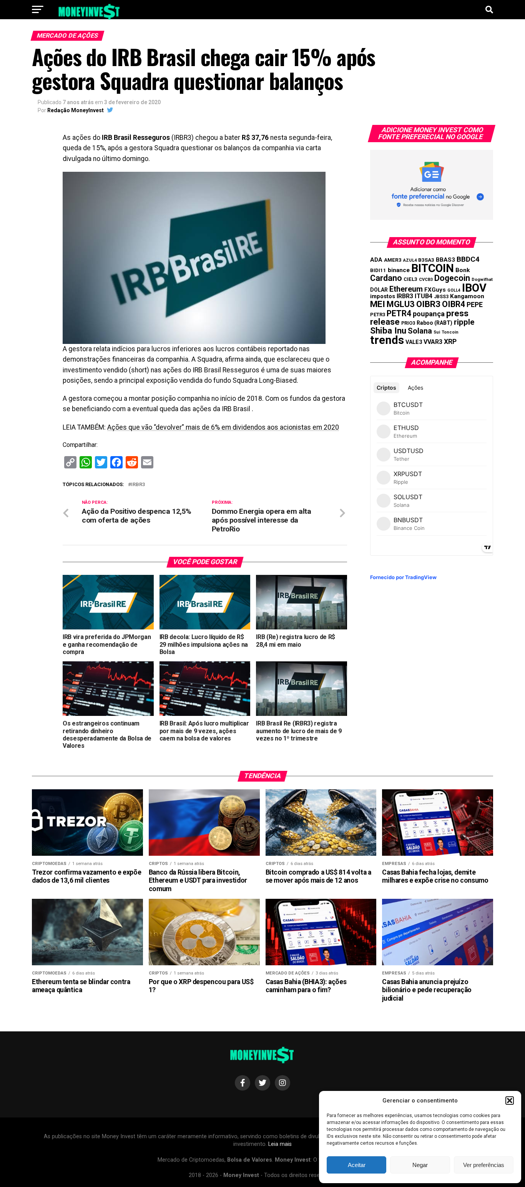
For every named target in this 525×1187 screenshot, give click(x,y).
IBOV (474, 287)
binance (399, 270)
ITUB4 (423, 296)
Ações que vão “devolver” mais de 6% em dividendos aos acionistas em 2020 (223, 427)
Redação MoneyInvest (75, 110)
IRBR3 (138, 484)
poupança (429, 314)
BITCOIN (432, 268)
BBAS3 (445, 259)
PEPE (475, 304)
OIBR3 (428, 304)
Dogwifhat (482, 279)
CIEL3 (410, 279)
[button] (509, 1100)
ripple (464, 322)
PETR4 (399, 313)
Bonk (462, 270)
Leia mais (280, 1144)
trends (387, 340)
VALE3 (413, 342)
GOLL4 (453, 290)
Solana (420, 330)
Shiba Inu (388, 330)
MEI (377, 304)
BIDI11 (378, 270)
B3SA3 (426, 260)
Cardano (386, 278)
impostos (382, 296)
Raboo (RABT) (434, 323)
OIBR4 (453, 304)
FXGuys (435, 289)
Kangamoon (467, 296)
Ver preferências (483, 1165)
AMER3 (393, 260)
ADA (376, 259)
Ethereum (406, 289)
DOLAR (379, 290)
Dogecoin (452, 278)
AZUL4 (410, 260)
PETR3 (377, 314)
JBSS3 (441, 296)
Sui (437, 332)
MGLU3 (401, 304)
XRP (450, 341)
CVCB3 (426, 279)
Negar (420, 1165)
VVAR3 (433, 341)
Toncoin (450, 332)
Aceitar (357, 1165)
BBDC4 (468, 259)
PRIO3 (408, 323)
